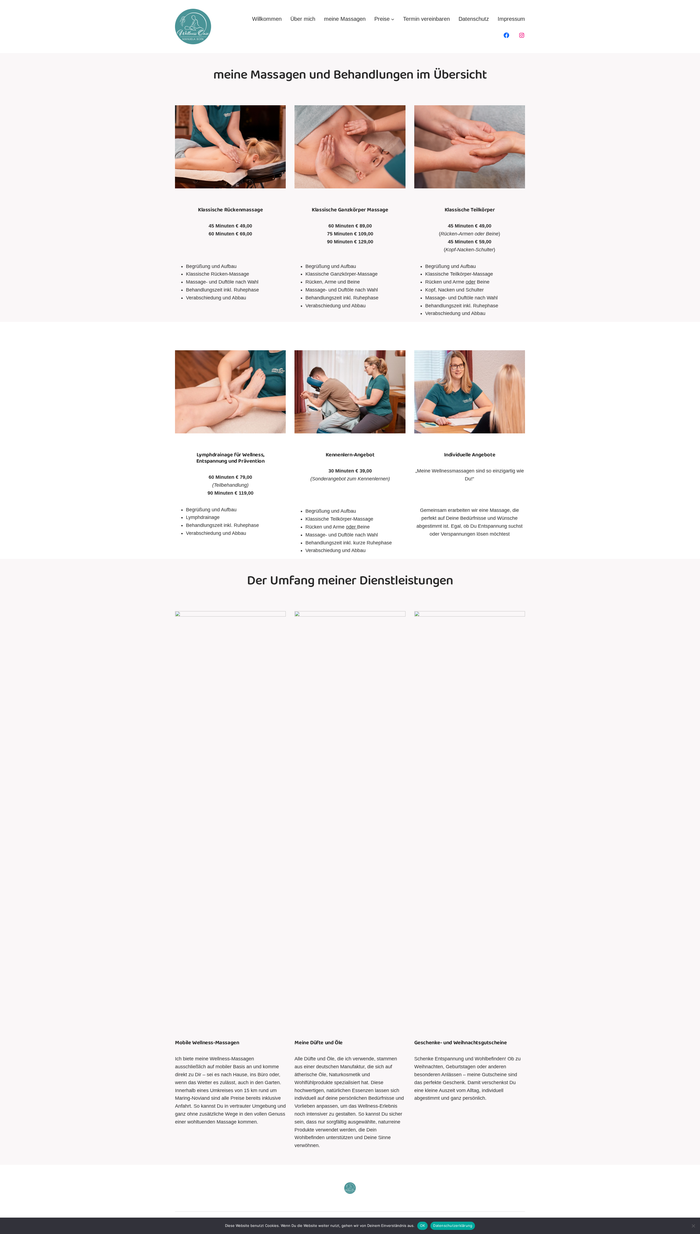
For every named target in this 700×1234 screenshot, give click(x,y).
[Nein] (693, 1226)
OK (422, 1225)
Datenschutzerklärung (452, 1225)
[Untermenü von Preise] (392, 19)
